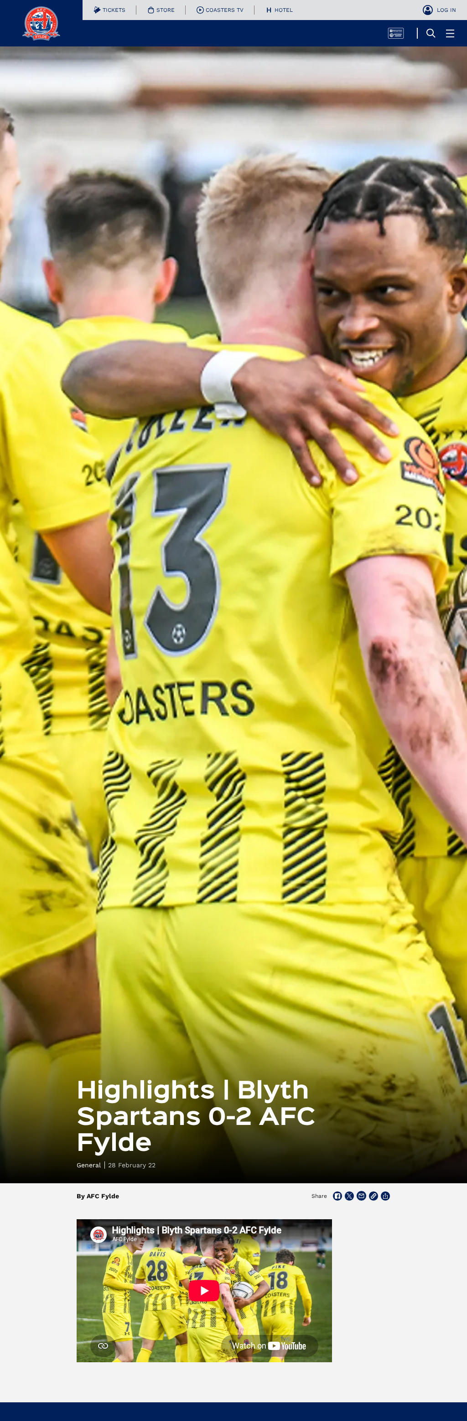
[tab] (109, 10)
